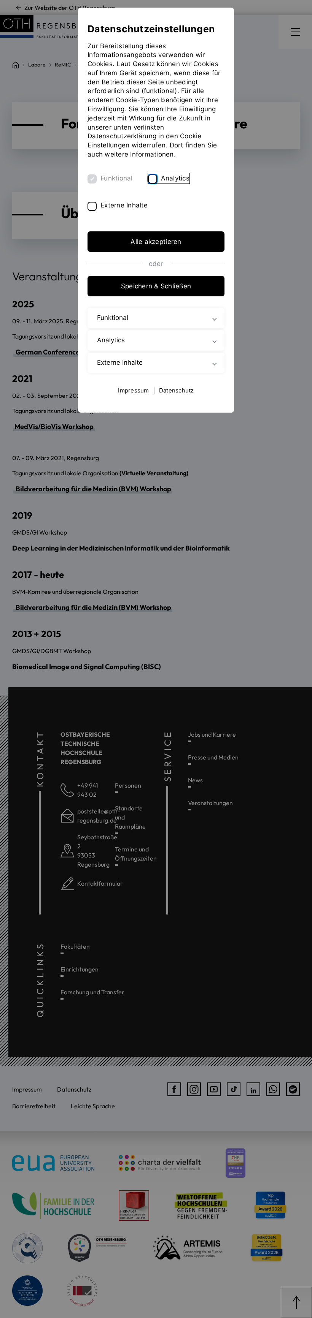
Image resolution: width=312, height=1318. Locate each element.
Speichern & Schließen (156, 286)
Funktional (116, 178)
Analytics (175, 178)
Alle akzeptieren (156, 241)
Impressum (133, 390)
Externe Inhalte (124, 205)
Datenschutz (176, 390)
